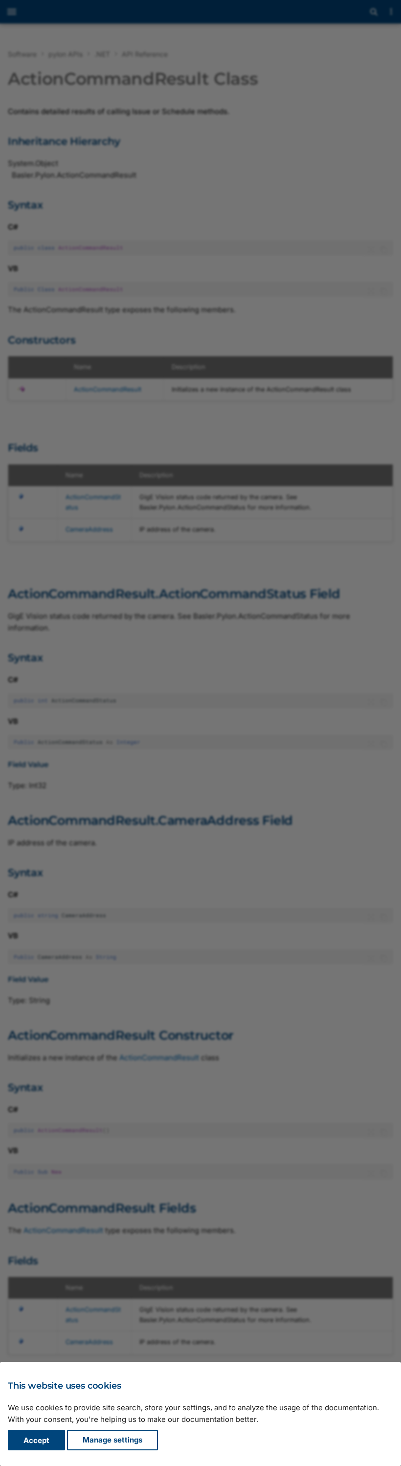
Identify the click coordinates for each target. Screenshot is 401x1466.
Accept (36, 1440)
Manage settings (112, 1440)
